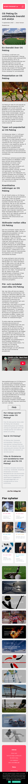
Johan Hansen (20, 22)
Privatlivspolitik (16, 781)
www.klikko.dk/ (15, 762)
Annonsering (14, 770)
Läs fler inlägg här (14, 491)
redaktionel (5, 25)
